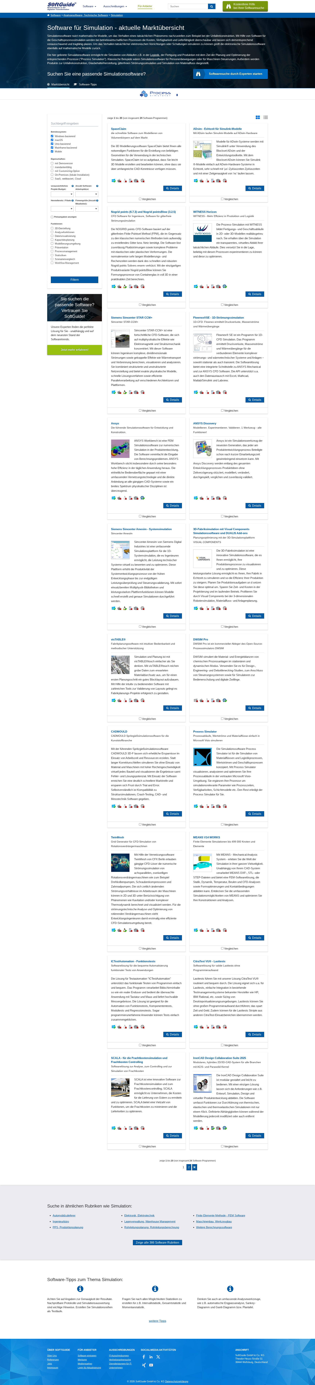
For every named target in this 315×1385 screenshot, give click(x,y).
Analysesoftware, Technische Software (85, 15)
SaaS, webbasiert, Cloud (68, 178)
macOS (59, 140)
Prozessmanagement (66, 251)
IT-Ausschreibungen (119, 1355)
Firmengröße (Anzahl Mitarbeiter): (85, 202)
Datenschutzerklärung (176, 1381)
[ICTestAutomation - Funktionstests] (146, 1002)
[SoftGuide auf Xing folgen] (144, 1365)
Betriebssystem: (59, 132)
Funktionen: (57, 224)
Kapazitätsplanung (64, 239)
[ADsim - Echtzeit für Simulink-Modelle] (229, 162)
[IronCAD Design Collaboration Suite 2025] (229, 1101)
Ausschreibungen (113, 6)
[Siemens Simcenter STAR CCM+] (146, 363)
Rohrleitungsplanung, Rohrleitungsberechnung (151, 1227)
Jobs (49, 1363)
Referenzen (53, 1359)
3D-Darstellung (62, 228)
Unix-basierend (63, 144)
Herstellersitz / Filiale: (61, 200)
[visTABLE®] (146, 678)
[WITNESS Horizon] (229, 257)
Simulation (117, 15)
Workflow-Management (67, 263)
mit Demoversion (64, 163)
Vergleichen (148, 199)
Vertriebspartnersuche (120, 1359)
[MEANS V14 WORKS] (229, 892)
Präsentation (61, 247)
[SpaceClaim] (146, 162)
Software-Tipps (88, 84)
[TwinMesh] (146, 892)
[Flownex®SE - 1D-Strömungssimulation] (229, 363)
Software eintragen (87, 1355)
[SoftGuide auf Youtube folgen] (151, 1365)
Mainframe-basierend (66, 147)
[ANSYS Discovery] (229, 469)
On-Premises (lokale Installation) (72, 174)
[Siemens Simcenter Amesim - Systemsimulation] (146, 577)
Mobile (58, 151)
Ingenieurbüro (61, 1221)
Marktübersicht (60, 84)
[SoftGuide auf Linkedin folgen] (151, 1357)
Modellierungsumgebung (67, 243)
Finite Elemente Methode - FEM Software (220, 1215)
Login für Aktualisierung (89, 1367)
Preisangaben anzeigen (65, 217)
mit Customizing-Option (67, 171)
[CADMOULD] (146, 777)
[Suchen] (211, 6)
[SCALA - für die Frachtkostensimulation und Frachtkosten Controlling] (146, 1101)
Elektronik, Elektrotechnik (139, 1215)
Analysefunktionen (64, 232)
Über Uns (52, 1355)
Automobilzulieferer (64, 1215)
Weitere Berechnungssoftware (214, 1227)
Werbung (82, 1359)
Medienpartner (85, 1363)
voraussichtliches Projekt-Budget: (59, 187)
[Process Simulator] (155, 93)
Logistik (154, 54)
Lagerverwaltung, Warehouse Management (149, 1221)
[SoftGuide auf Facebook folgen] (144, 1357)
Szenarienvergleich (65, 259)
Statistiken (60, 255)
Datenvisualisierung (65, 236)
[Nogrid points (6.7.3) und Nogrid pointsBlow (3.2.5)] (146, 257)
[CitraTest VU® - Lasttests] (229, 1002)
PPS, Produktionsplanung (68, 1227)
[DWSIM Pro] (229, 678)
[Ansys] (146, 469)
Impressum (52, 1367)
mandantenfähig (63, 167)
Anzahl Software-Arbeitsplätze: (83, 187)
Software (88, 6)
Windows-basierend (65, 136)
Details (174, 188)
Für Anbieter (145, 6)
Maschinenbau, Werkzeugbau (214, 1221)
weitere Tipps (157, 1321)
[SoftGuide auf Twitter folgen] (158, 1357)
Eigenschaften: (58, 159)
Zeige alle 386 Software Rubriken (157, 1242)
